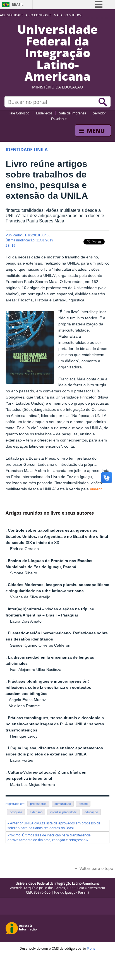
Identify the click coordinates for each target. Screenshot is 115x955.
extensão (36, 812)
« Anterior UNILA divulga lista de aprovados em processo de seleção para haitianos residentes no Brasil (54, 825)
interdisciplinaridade (63, 812)
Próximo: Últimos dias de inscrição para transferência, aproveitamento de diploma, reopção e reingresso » (50, 837)
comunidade (62, 803)
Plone (91, 948)
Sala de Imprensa (72, 113)
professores (38, 803)
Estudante (59, 118)
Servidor (99, 113)
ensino (83, 803)
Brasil (17, 4)
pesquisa (16, 812)
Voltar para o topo (96, 868)
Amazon (96, 489)
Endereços (44, 113)
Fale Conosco (19, 113)
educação (91, 812)
